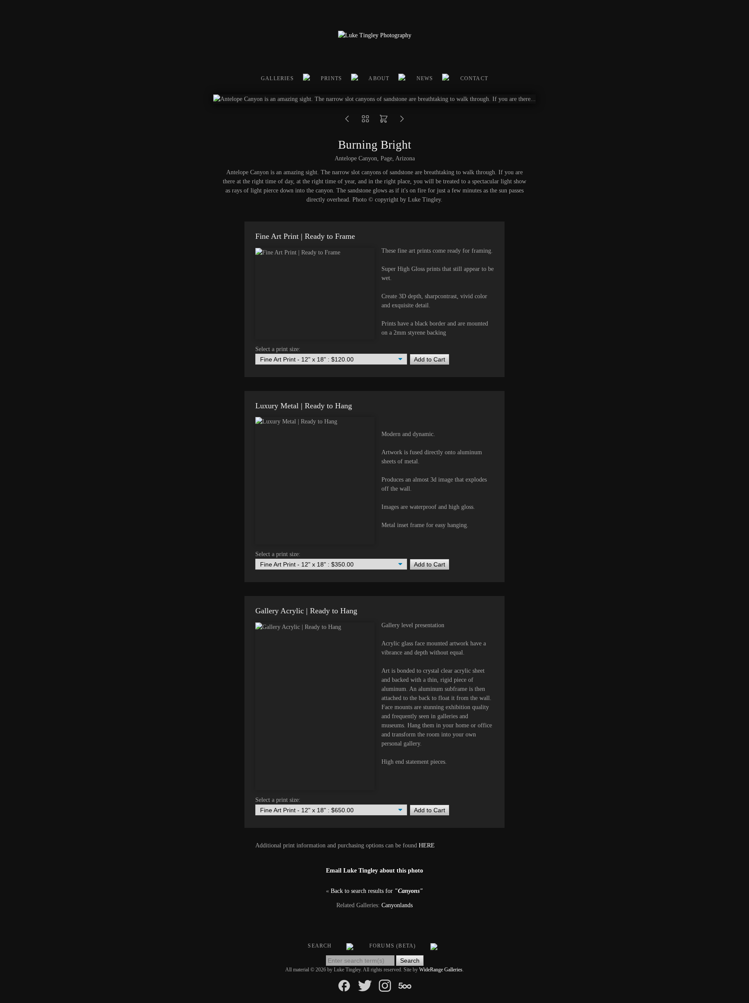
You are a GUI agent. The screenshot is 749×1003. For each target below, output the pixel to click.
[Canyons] (365, 121)
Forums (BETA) (392, 946)
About (378, 78)
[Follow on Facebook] (344, 985)
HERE (427, 845)
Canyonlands (397, 905)
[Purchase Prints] (383, 121)
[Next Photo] (402, 121)
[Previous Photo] (347, 121)
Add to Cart (429, 359)
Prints (331, 78)
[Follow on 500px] (404, 985)
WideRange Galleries (440, 970)
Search (320, 946)
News (425, 78)
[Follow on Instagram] (385, 985)
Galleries (277, 78)
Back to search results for (377, 891)
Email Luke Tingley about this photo (374, 870)
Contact (474, 78)
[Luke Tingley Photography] (374, 35)
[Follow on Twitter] (364, 985)
